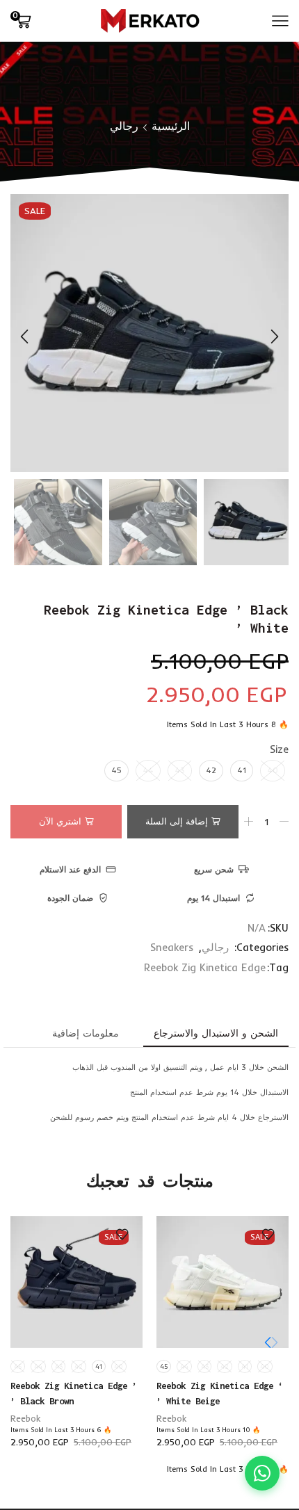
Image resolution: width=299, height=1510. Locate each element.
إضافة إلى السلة (176, 821)
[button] (274, 336)
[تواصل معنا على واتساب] (262, 1473)
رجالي (124, 125)
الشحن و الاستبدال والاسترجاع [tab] (216, 1033)
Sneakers (171, 947)
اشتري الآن (60, 821)
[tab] (216, 1033)
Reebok (171, 1418)
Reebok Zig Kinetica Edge (205, 967)
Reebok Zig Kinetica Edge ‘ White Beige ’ (219, 1393)
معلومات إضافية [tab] (85, 1033)
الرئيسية (171, 125)
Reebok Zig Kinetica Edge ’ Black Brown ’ (73, 1393)
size (279, 749)
